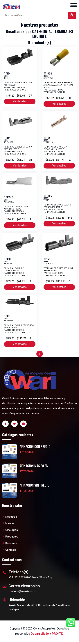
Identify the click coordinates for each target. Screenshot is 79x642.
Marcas (10, 523)
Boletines (11, 543)
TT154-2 (48, 195)
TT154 (7, 73)
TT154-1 (8, 137)
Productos (11, 536)
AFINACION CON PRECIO (35, 446)
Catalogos (11, 530)
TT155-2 (8, 197)
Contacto (10, 549)
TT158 (7, 259)
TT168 (47, 137)
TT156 (47, 259)
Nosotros (11, 516)
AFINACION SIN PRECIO (34, 485)
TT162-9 (48, 73)
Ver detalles (20, 101)
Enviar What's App (42, 577)
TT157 (7, 316)
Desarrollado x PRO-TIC (47, 633)
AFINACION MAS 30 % (34, 466)
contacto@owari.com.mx (23, 591)
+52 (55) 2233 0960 (20, 577)
